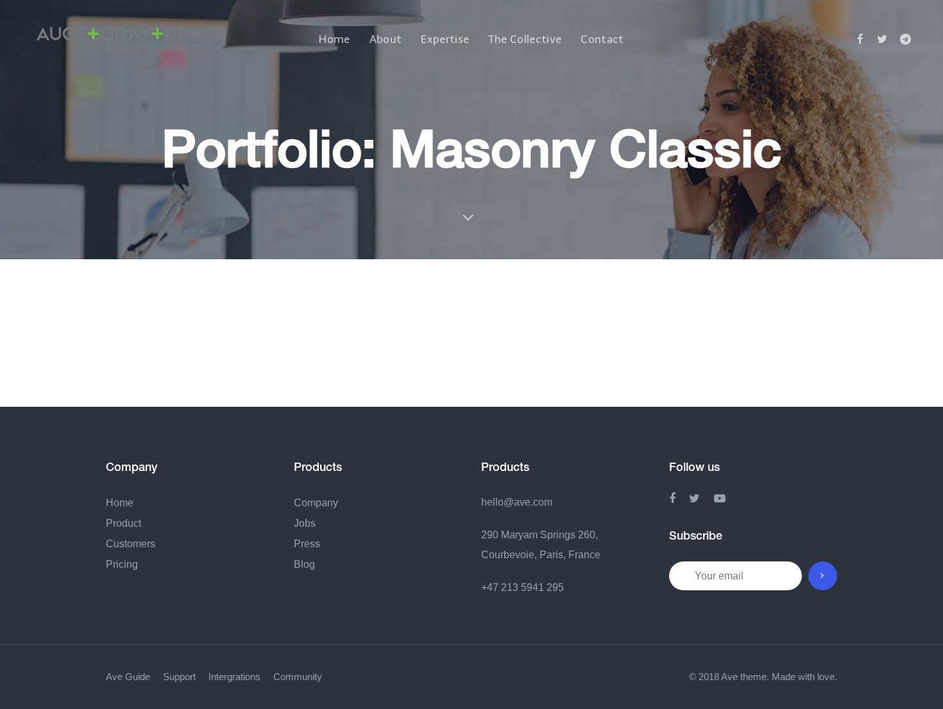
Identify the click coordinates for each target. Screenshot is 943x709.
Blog (304, 564)
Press (307, 543)
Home (119, 502)
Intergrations (234, 676)
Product (123, 523)
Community (297, 676)
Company (316, 502)
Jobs (305, 523)
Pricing (122, 564)
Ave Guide (128, 676)
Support (179, 676)
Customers (130, 543)
